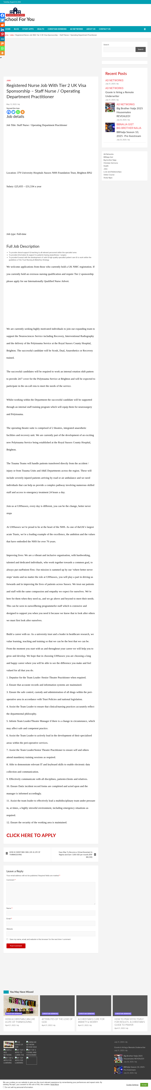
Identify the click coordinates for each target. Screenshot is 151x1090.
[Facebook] (9, 112)
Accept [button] (144, 1085)
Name (9, 908)
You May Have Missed (21, 992)
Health (40, 29)
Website (9, 929)
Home (7, 29)
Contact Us (105, 29)
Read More (54, 1084)
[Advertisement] (51, 59)
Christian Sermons (57, 29)
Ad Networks (76, 29)
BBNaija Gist (125, 124)
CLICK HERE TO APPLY (31, 835)
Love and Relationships (113, 172)
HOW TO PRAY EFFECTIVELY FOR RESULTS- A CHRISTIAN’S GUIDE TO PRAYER (130, 1022)
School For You (19, 19)
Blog (16, 29)
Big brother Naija (129, 128)
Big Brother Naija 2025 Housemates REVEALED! (130, 112)
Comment (11, 880)
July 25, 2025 (121, 140)
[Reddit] (2, 24)
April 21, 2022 (10, 1025)
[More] (23, 112)
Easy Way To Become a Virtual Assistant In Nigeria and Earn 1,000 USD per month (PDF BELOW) (75, 854)
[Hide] (1, 58)
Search (106, 45)
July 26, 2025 (121, 120)
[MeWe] (2, 39)
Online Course (109, 175)
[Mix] (2, 43)
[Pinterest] (2, 34)
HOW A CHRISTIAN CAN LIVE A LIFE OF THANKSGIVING (24, 853)
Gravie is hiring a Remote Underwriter (129, 1047)
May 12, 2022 (11, 104)
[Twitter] (13, 112)
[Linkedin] (2, 29)
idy (19, 104)
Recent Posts (116, 74)
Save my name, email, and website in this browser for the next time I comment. (40, 939)
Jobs (8, 81)
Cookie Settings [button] (132, 1085)
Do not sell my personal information (19, 1087)
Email (9, 919)
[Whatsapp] (18, 112)
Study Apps (28, 29)
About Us (90, 29)
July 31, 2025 (110, 84)
